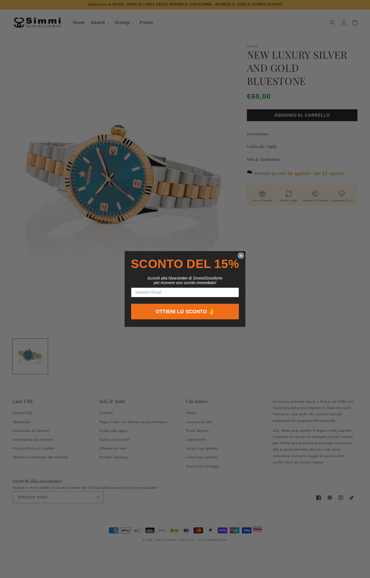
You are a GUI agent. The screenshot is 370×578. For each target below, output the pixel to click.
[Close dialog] (240, 255)
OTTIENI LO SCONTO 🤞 (185, 311)
